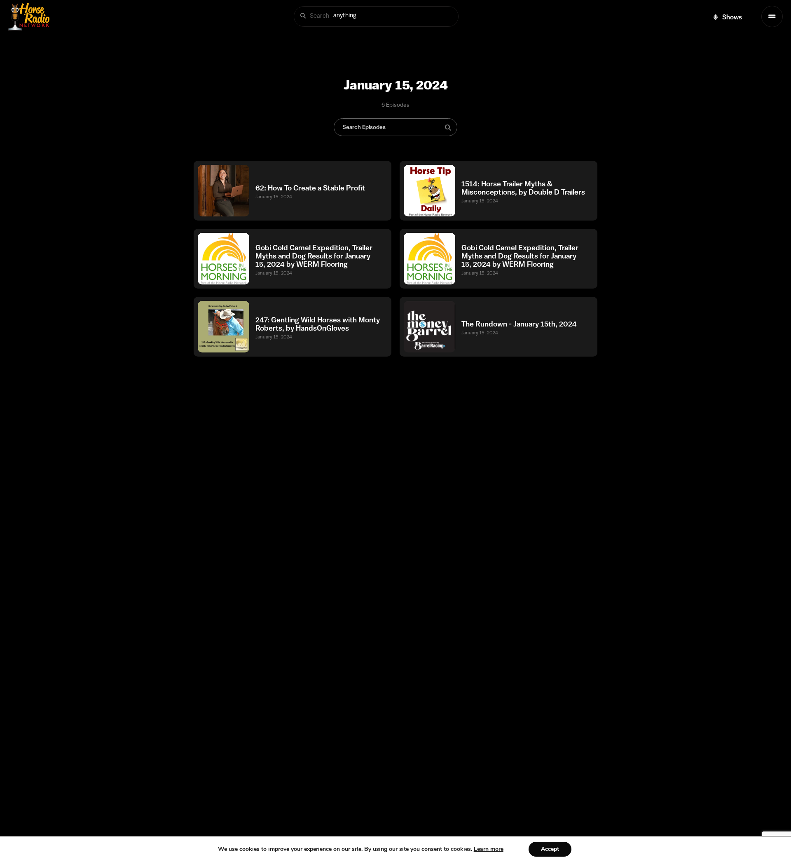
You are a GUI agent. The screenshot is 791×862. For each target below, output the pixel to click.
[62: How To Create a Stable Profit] (223, 190)
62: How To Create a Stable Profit (310, 188)
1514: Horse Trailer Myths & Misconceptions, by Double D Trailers (523, 188)
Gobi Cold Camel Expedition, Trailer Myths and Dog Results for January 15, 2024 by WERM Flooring (313, 256)
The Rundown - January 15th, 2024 (519, 324)
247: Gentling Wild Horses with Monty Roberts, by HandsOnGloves (317, 324)
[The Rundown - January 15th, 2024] (429, 326)
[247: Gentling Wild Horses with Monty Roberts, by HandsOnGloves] (223, 326)
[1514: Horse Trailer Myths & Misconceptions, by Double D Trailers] (429, 190)
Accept (550, 849)
